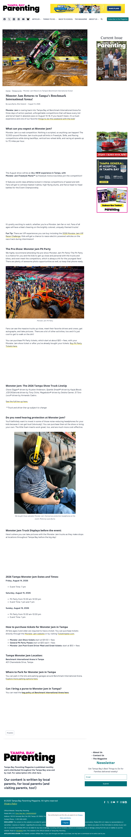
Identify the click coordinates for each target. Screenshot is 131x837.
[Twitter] (9, 19)
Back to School (66, 19)
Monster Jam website (34, 633)
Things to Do (17, 91)
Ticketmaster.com (66, 633)
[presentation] (111, 61)
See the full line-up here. (17, 401)
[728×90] (87, 8)
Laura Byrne (12, 104)
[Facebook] (4, 19)
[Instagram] (14, 19)
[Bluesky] (28, 19)
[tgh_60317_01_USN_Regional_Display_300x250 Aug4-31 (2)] (113, 172)
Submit (106, 784)
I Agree (65, 823)
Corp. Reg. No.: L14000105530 (25, 813)
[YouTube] (23, 19)
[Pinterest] (19, 19)
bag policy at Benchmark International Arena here (45, 692)
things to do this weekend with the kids (56, 119)
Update (10, 733)
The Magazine (81, 19)
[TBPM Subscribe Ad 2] (113, 200)
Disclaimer (19, 831)
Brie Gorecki (21, 104)
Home (8, 91)
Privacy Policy (10, 803)
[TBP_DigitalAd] (113, 144)
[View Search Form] (101, 19)
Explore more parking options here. (22, 679)
